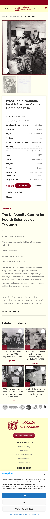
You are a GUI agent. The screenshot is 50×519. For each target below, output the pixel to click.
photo (13, 121)
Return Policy (24, 462)
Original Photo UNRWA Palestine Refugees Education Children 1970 (35, 393)
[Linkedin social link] (28, 2)
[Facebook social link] (19, 2)
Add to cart (22, 186)
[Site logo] (23, 8)
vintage (20, 121)
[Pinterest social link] (25, 2)
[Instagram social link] (22, 2)
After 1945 (30, 16)
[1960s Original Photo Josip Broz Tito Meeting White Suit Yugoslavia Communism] (13, 376)
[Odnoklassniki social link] (27, 197)
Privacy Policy (24, 446)
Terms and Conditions (24, 454)
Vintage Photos (16, 16)
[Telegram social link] (36, 197)
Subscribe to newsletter (25, 436)
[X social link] (16, 197)
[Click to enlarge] (6, 70)
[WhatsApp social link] (30, 197)
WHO (26, 121)
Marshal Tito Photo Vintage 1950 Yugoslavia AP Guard (12, 354)
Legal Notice (24, 450)
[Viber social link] (39, 197)
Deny (24, 502)
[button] (44, 474)
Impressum (35, 514)
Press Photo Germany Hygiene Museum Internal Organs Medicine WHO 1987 (35, 355)
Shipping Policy (24, 458)
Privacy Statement (25, 514)
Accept (24, 495)
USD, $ (36, 9)
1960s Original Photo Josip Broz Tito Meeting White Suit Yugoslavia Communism (12, 393)
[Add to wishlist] (20, 331)
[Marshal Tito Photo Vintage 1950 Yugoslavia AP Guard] (13, 339)
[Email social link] (19, 197)
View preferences (24, 509)
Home (4, 16)
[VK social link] (33, 197)
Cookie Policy (13, 514)
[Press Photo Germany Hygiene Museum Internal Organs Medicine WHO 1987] (35, 339)
